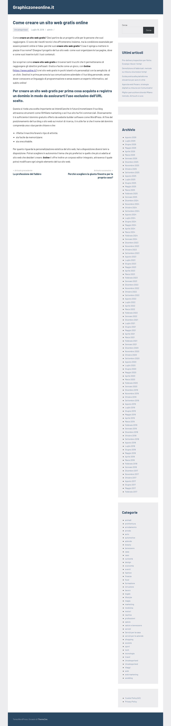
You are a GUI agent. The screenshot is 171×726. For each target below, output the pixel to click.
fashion (128, 573)
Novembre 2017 (132, 474)
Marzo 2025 (130, 190)
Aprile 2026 (130, 151)
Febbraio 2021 (131, 341)
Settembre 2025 (132, 172)
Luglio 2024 (130, 218)
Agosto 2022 (130, 298)
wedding (129, 678)
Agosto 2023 (130, 256)
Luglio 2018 (130, 446)
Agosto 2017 (130, 481)
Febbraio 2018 (131, 463)
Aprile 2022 (130, 305)
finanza (128, 576)
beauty (128, 544)
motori (128, 611)
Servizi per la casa (133, 632)
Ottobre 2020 (131, 355)
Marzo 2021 (130, 337)
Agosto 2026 (130, 137)
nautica (128, 615)
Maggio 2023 (130, 267)
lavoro (128, 590)
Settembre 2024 (132, 211)
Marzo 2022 (130, 309)
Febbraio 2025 (131, 193)
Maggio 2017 (130, 488)
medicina (129, 608)
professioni (130, 618)
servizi (128, 629)
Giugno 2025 (130, 183)
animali (128, 520)
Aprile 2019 (130, 418)
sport (127, 646)
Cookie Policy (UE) (133, 698)
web (127, 671)
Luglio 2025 (130, 179)
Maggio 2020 (130, 372)
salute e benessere (133, 625)
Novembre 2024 (132, 204)
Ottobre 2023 (131, 249)
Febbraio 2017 (131, 491)
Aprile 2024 (130, 228)
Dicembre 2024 (131, 200)
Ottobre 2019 (130, 397)
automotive (130, 537)
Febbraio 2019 (131, 425)
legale (127, 594)
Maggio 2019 (130, 414)
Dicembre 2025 (131, 162)
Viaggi (127, 667)
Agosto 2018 (130, 442)
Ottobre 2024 (131, 207)
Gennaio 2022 (131, 316)
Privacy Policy (131, 701)
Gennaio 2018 (131, 467)
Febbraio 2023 (131, 277)
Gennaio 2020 (131, 386)
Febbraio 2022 (131, 313)
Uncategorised (21, 29)
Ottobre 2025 (131, 169)
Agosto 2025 (130, 176)
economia (129, 565)
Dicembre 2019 (131, 390)
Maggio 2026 (130, 148)
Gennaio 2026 (131, 158)
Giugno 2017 (130, 484)
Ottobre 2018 (130, 435)
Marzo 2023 (130, 274)
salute (128, 622)
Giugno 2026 (130, 144)
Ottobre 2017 (130, 477)
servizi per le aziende (134, 636)
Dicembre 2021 (131, 320)
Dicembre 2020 (131, 348)
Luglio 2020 (130, 365)
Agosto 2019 (130, 404)
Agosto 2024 (130, 214)
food (127, 580)
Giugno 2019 (130, 411)
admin (50, 29)
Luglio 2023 (130, 260)
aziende (128, 541)
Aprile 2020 (130, 376)
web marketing (131, 674)
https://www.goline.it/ (25, 70)
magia (127, 601)
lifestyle (128, 597)
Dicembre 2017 (131, 470)
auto (127, 534)
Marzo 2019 (130, 421)
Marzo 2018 (130, 460)
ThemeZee (42, 719)
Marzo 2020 (130, 379)
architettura (130, 523)
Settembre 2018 (132, 439)
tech (127, 650)
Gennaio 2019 (131, 428)
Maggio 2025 (130, 186)
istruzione (129, 587)
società (128, 643)
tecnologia (129, 653)
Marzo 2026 (130, 155)
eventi (128, 569)
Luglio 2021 (130, 323)
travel (127, 657)
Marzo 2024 (130, 232)
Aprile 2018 (130, 456)
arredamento (131, 527)
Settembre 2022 (132, 295)
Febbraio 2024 (131, 235)
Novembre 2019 (132, 393)
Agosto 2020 (130, 362)
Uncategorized (131, 664)
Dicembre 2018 (131, 432)
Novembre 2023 (132, 246)
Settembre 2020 (132, 358)
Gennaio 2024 (131, 239)
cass (127, 555)
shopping (129, 639)
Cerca (124, 25)
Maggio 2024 (130, 225)
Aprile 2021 (130, 334)
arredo (128, 530)
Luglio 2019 (130, 407)
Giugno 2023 (130, 263)
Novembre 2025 (132, 165)
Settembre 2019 (132, 400)
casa (127, 551)
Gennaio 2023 (131, 281)
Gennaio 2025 (131, 197)
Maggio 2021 (130, 330)
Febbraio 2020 (131, 383)
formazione (130, 583)
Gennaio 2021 (131, 344)
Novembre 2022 (132, 288)
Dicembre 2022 (131, 284)
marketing (129, 604)
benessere (130, 548)
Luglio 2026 (130, 141)
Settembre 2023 (132, 253)
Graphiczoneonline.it (33, 7)
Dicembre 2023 (131, 242)
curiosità (129, 558)
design (128, 562)
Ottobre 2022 (131, 291)
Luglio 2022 (130, 302)
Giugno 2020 (130, 369)
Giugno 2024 (130, 221)
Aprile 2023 (130, 270)
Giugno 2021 (130, 327)
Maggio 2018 (130, 453)
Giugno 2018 (130, 449)
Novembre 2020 (132, 351)
